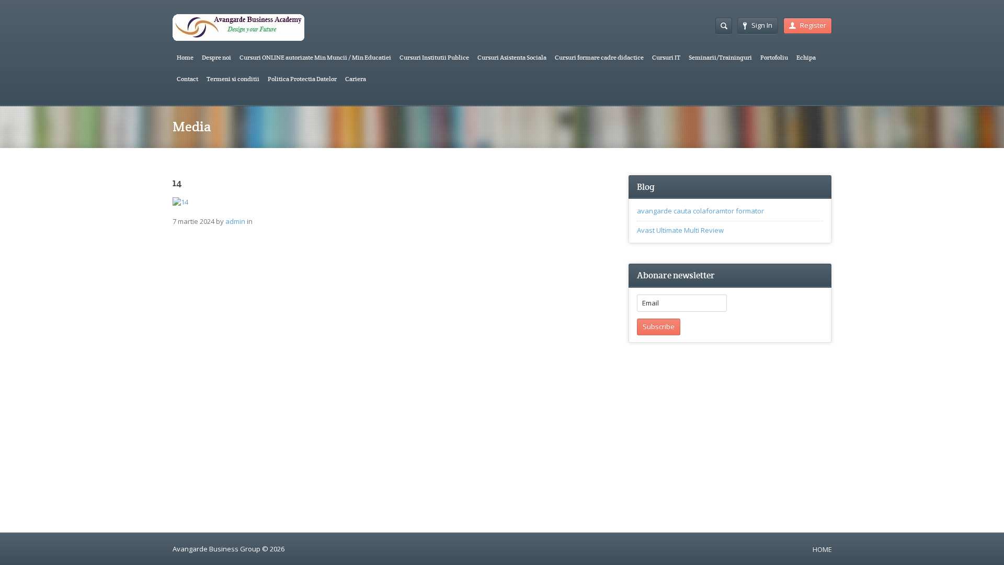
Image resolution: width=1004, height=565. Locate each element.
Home (185, 57)
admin (235, 221)
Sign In (761, 25)
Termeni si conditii (233, 79)
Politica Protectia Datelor (302, 79)
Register (813, 25)
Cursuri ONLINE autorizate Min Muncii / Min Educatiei (315, 57)
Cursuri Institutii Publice (434, 57)
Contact (187, 79)
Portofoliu (774, 57)
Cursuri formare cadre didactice (599, 57)
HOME (822, 549)
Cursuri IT (666, 57)
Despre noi (216, 57)
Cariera (355, 79)
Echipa (806, 57)
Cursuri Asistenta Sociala (511, 57)
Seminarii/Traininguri (720, 57)
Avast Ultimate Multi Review (680, 230)
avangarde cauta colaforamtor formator (700, 211)
